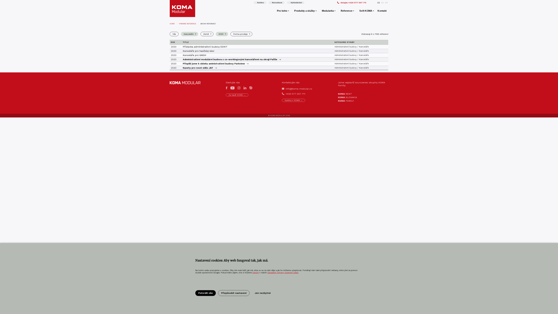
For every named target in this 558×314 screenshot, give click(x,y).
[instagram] (239, 87)
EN (386, 2)
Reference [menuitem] (346, 11)
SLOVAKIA (347, 97)
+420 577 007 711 (353, 2)
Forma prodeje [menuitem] (240, 34)
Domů (172, 24)
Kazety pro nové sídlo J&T (198, 67)
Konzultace (277, 3)
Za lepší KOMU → (237, 95)
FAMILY (346, 100)
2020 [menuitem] (221, 34)
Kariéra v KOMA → (294, 100)
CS (378, 2)
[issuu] (251, 87)
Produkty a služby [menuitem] (304, 11)
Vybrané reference (187, 24)
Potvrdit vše (205, 293)
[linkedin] (245, 87)
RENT (345, 93)
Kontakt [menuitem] (382, 11)
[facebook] (226, 87)
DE (382, 2)
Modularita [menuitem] (328, 11)
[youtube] (232, 87)
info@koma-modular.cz (299, 88)
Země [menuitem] (206, 34)
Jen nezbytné (263, 293)
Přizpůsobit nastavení (233, 293)
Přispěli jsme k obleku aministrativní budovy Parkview (214, 63)
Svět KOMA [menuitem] (365, 11)
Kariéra (260, 3)
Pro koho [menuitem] (282, 11)
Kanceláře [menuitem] (189, 34)
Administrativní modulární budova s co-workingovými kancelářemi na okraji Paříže (230, 59)
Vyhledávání (296, 3)
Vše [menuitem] (174, 34)
